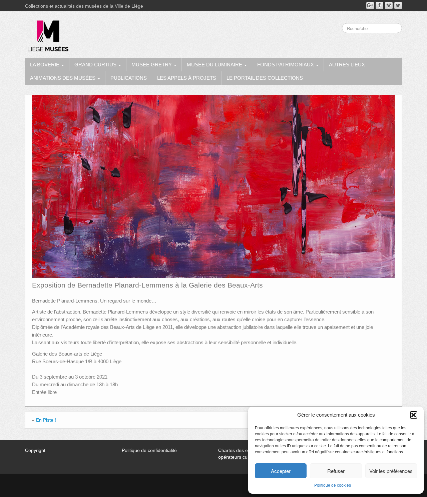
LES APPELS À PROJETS (186, 78)
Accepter (281, 470)
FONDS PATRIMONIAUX (286, 64)
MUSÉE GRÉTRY (152, 64)
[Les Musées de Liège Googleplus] (370, 5)
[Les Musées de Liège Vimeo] (389, 5)
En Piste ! (46, 420)
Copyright (35, 450)
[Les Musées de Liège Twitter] (398, 5)
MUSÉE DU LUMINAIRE (215, 64)
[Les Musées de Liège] (46, 33)
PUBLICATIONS (128, 78)
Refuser (336, 470)
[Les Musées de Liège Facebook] (379, 5)
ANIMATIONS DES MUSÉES (63, 78)
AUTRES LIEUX (347, 64)
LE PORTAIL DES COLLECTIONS (265, 78)
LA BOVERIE (45, 64)
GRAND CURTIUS (96, 64)
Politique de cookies (332, 485)
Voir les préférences (391, 470)
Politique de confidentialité (149, 450)
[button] (413, 415)
